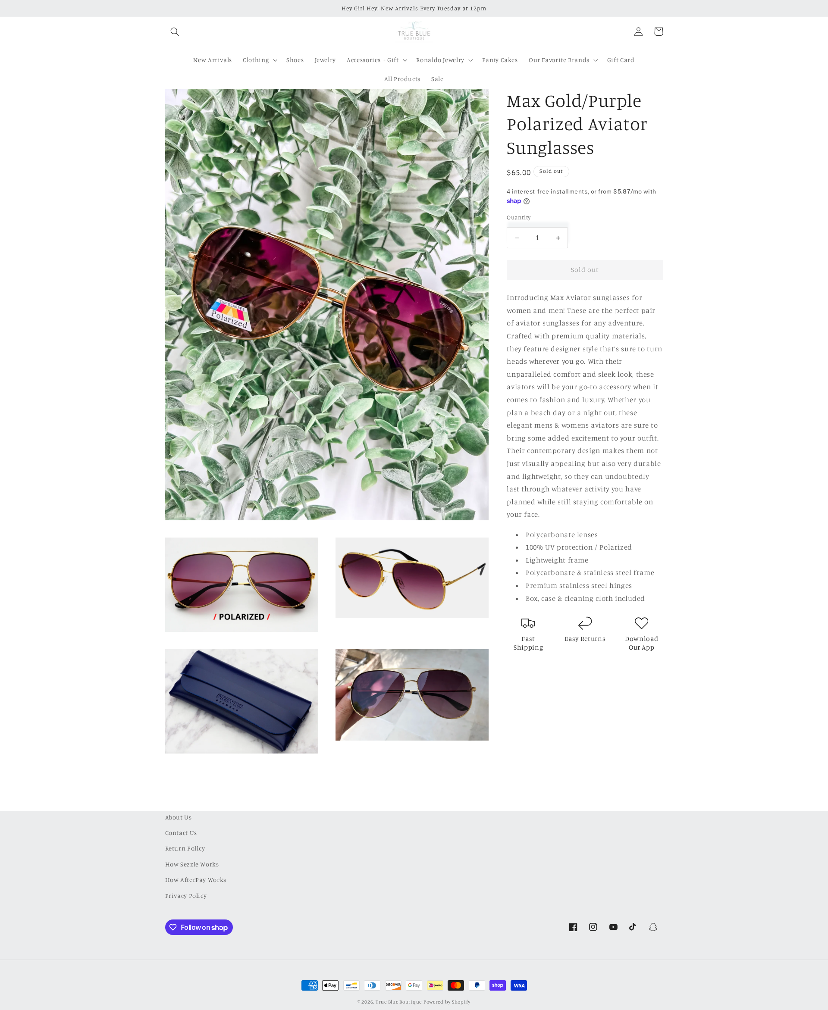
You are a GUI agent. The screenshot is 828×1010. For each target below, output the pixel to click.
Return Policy (185, 848)
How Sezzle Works (192, 864)
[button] (175, 31)
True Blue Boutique (399, 1002)
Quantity (518, 217)
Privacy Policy (186, 895)
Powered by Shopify (446, 1002)
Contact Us (181, 832)
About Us (178, 817)
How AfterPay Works (195, 879)
